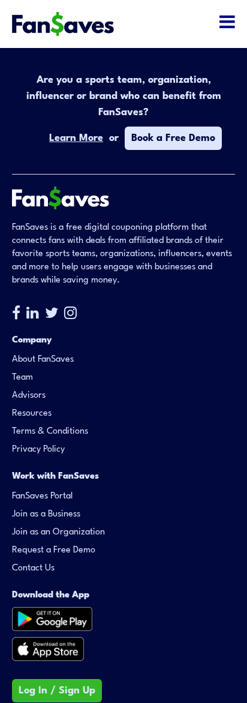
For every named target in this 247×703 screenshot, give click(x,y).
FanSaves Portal (42, 496)
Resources (32, 413)
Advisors (29, 395)
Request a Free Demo (53, 550)
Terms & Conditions (50, 431)
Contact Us (33, 568)
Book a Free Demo (173, 138)
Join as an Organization (58, 532)
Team (22, 377)
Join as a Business (46, 514)
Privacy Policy (38, 449)
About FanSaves (43, 359)
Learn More (76, 138)
